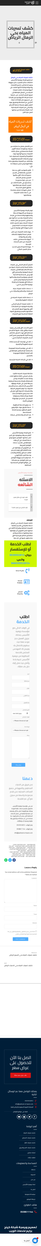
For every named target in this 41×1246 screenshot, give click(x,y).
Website (34, 923)
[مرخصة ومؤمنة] (27, 581)
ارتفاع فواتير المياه (31, 844)
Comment (34, 878)
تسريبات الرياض (31, 849)
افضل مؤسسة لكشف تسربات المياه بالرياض (25, 846)
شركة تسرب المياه (31, 850)
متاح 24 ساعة (20, 570)
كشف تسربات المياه (30, 855)
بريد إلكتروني (26, 695)
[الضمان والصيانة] (27, 592)
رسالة (28, 735)
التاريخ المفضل (26, 710)
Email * (35, 914)
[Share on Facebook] (14, 860)
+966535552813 (20, 563)
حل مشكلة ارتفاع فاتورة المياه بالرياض (18, 849)
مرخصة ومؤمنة (19, 581)
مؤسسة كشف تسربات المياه (17, 856)
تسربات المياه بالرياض (21, 847)
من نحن (33, 1179)
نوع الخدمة (26, 727)
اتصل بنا (33, 1189)
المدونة (33, 1174)
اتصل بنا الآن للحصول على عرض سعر (20, 1062)
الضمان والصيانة (20, 592)
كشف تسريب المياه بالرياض (18, 855)
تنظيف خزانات (31, 1157)
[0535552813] (36, 1101)
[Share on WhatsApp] (6, 860)
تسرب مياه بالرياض (31, 847)
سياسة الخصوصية (30, 1194)
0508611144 (26, 1212)
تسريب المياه (12, 847)
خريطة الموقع (31, 1199)
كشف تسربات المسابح (28, 1137)
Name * (35, 905)
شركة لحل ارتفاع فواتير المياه (28, 853)
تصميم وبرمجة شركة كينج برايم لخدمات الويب (20, 1229)
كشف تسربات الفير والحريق (27, 1147)
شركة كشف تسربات (14, 852)
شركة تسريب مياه (22, 850)
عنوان (28, 688)
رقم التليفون (26, 702)
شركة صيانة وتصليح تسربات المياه (27, 852)
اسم (28, 674)
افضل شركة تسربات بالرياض (19, 844)
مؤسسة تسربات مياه (30, 856)
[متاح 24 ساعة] (28, 570)
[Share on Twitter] (10, 860)
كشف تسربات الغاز (29, 1142)
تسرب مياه (11, 846)
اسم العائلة (26, 681)
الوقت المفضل (25, 717)
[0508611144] (35, 1211)
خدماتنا (33, 1169)
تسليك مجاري (31, 1152)
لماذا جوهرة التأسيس (29, 1184)
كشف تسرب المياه (16, 853)
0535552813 (17, 555)
